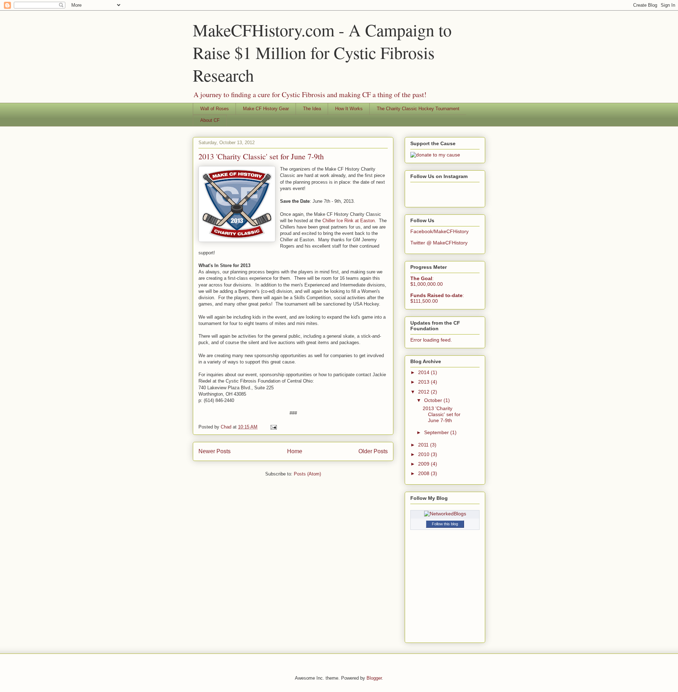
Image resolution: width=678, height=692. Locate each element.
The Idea (312, 108)
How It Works (349, 108)
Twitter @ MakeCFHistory (439, 243)
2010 (424, 454)
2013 (424, 382)
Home (294, 451)
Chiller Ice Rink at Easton (348, 220)
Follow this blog (445, 524)
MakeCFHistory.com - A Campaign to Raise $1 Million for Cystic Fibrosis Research (322, 52)
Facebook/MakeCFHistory (439, 231)
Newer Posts (214, 451)
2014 (424, 372)
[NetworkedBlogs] (445, 513)
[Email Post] (272, 427)
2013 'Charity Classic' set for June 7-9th (261, 156)
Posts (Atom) (307, 474)
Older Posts (373, 451)
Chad (227, 427)
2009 (424, 464)
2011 (424, 445)
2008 (424, 473)
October (434, 400)
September (437, 432)
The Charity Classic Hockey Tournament (418, 108)
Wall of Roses (214, 108)
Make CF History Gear (266, 108)
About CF (210, 120)
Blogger (374, 678)
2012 (424, 392)
